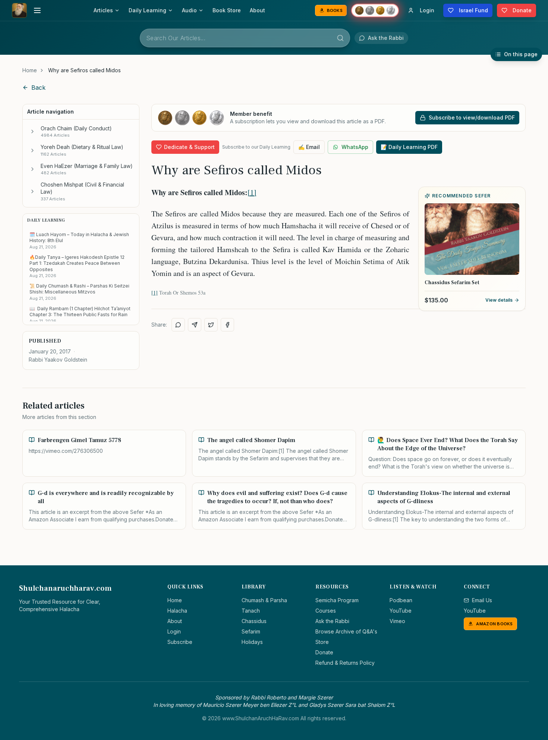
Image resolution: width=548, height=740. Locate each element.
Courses (325, 610)
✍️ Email (309, 147)
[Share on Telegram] (194, 324)
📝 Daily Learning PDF (409, 147)
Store (322, 642)
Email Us (482, 600)
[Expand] (32, 131)
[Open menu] (37, 10)
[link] (84, 70)
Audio (189, 10)
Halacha (177, 610)
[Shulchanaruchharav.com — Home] (19, 10)
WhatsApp (354, 147)
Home (29, 70)
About (257, 10)
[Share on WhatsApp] (178, 324)
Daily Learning (147, 10)
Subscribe (179, 642)
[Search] (340, 38)
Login (174, 631)
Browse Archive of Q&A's (346, 631)
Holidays (252, 642)
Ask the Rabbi (332, 621)
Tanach (251, 610)
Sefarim (251, 631)
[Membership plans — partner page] (375, 10)
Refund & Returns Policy (345, 663)
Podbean (401, 600)
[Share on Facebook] (227, 324)
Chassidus (254, 621)
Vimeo (397, 621)
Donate (324, 652)
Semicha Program (337, 600)
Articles (103, 10)
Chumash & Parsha (264, 600)
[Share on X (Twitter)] (211, 324)
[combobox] (245, 38)
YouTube (401, 610)
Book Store (226, 10)
